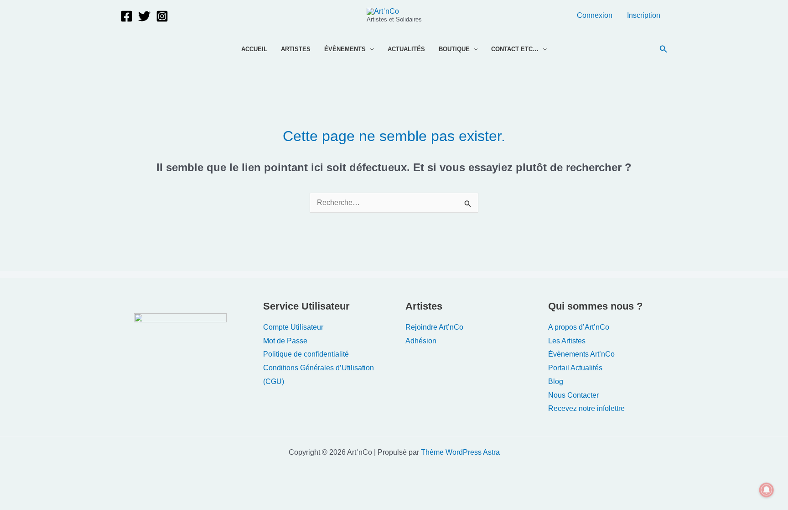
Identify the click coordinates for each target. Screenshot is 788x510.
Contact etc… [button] (515, 49)
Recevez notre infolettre (586, 408)
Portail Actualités (575, 368)
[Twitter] (144, 16)
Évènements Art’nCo (581, 354)
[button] (370, 49)
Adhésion (420, 341)
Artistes (296, 49)
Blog (555, 381)
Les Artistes (567, 341)
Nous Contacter (573, 395)
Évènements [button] (345, 49)
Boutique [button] (454, 49)
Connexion (594, 15)
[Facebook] (126, 16)
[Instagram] (162, 16)
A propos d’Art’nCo (578, 327)
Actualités (406, 49)
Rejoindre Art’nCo (434, 327)
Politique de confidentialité (306, 354)
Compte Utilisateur (293, 327)
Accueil (254, 49)
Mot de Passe (285, 341)
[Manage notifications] (766, 490)
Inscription (643, 15)
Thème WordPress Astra (460, 452)
